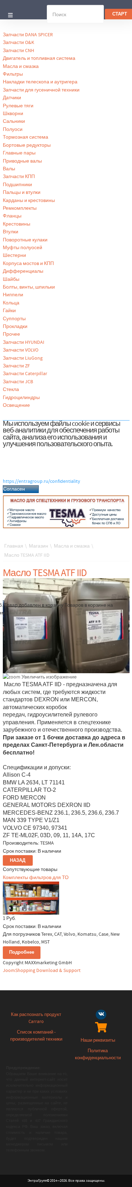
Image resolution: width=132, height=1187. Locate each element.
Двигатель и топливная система (39, 58)
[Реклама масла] (66, 511)
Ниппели (13, 295)
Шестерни (14, 255)
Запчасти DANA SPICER (28, 35)
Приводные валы (22, 161)
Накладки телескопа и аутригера (40, 82)
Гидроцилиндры (21, 397)
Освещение (16, 405)
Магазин (38, 546)
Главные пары (19, 153)
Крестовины (16, 224)
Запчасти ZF (16, 366)
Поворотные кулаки (25, 240)
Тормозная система (25, 137)
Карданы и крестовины (29, 200)
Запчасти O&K (18, 42)
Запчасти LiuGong (23, 358)
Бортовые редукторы (27, 145)
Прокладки (15, 326)
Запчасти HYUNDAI (23, 342)
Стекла (11, 389)
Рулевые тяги (18, 106)
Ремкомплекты (20, 208)
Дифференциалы (23, 271)
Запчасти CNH (18, 50)
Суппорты (14, 319)
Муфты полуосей (22, 248)
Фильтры (13, 74)
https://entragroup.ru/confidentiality (41, 481)
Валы (9, 169)
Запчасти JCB (18, 382)
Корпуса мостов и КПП (28, 263)
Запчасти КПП (19, 176)
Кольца (11, 303)
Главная (13, 546)
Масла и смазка (21, 66)
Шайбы (11, 279)
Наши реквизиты (98, 1040)
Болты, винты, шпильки (29, 287)
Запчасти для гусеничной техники (41, 90)
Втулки (10, 232)
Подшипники (17, 185)
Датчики (12, 98)
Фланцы (12, 216)
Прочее (11, 334)
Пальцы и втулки (21, 192)
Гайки (9, 311)
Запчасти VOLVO (20, 350)
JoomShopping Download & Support (42, 970)
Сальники (14, 121)
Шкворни (13, 113)
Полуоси (13, 129)
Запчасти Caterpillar (25, 374)
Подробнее (21, 952)
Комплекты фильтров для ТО (36, 877)
